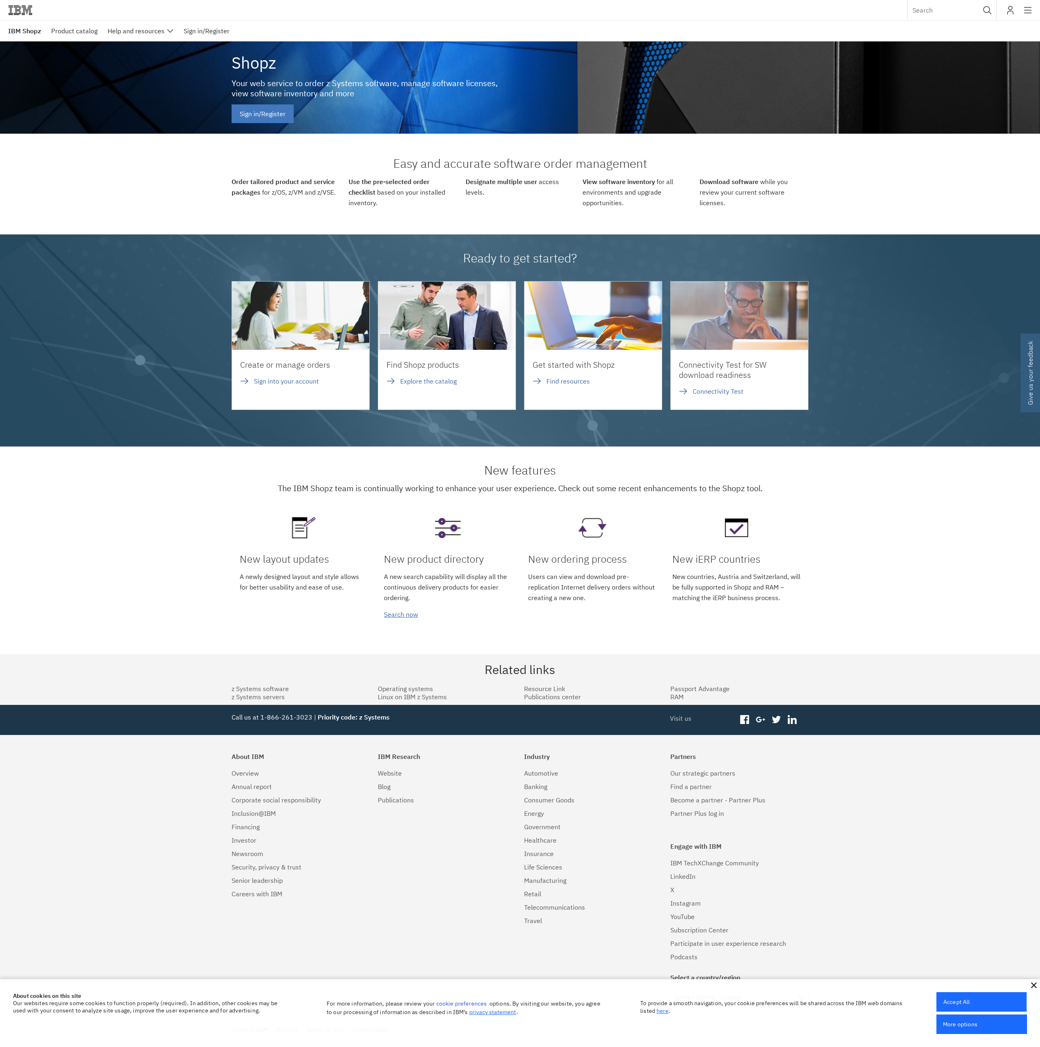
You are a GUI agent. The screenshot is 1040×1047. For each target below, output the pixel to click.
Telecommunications (554, 907)
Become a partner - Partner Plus (717, 800)
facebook (745, 720)
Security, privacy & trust (266, 867)
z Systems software (260, 689)
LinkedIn (683, 876)
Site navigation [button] (1028, 14)
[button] (987, 10)
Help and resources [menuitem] (136, 31)
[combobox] (952, 10)
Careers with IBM (257, 894)
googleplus (761, 720)
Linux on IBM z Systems (412, 697)
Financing (246, 827)
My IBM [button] (1010, 13)
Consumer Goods (549, 800)
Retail (532, 894)
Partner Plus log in (697, 813)
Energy (534, 813)
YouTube (682, 917)
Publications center (552, 697)
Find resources (568, 381)
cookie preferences (461, 1003)
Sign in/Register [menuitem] (207, 31)
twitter (776, 720)
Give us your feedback (1030, 373)
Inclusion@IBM (254, 813)
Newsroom (247, 854)
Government (542, 827)
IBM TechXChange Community (714, 863)
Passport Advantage (700, 689)
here (662, 1010)
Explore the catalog (428, 381)
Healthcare (540, 840)
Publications (396, 800)
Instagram (685, 903)
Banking (535, 787)
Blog (384, 787)
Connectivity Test (718, 391)
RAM (677, 697)
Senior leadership (257, 880)
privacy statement (492, 1012)
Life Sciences (543, 867)
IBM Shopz (24, 31)
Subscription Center (699, 930)
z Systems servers (258, 697)
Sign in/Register (263, 114)
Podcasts (684, 957)
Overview (245, 773)
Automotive (541, 773)
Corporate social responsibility (276, 800)
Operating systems (405, 689)
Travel (533, 921)
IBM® (20, 10)
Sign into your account (286, 381)
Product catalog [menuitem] (74, 31)
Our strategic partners (702, 773)
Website (390, 773)
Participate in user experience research (728, 943)
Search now (401, 614)
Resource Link (544, 689)
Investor (244, 840)
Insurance (539, 854)
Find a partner (691, 787)
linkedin (792, 720)
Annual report (252, 787)
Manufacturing (545, 880)
